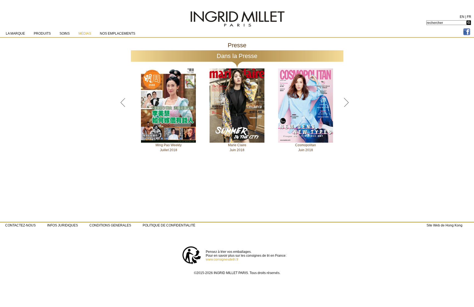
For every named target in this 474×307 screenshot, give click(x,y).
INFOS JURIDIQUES (62, 225)
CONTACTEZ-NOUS (20, 225)
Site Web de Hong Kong (444, 225)
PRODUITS (42, 33)
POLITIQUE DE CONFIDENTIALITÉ (169, 225)
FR (469, 17)
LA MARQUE (15, 33)
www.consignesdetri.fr (222, 259)
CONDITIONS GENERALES (110, 225)
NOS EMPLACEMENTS (117, 33)
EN (462, 17)
